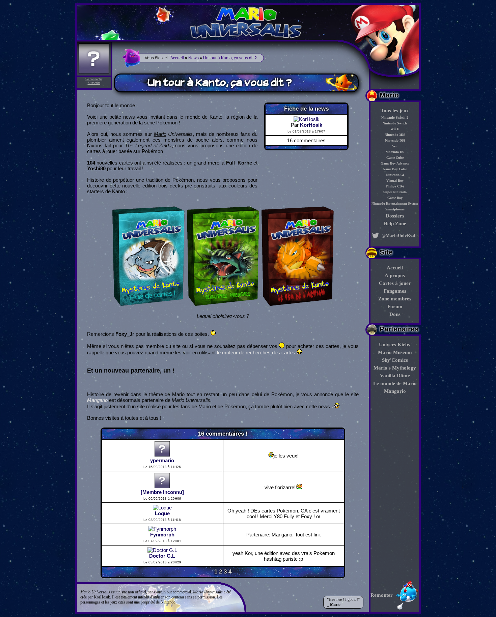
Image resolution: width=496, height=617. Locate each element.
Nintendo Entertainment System (394, 203)
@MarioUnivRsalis (399, 235)
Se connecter (93, 79)
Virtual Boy (395, 180)
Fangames (395, 291)
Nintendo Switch (395, 123)
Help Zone (394, 223)
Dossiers (395, 215)
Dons (395, 314)
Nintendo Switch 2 (394, 117)
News (193, 58)
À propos (395, 275)
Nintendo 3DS (395, 135)
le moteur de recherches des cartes (256, 352)
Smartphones (395, 209)
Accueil (395, 267)
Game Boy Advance (395, 163)
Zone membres (394, 298)
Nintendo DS (394, 152)
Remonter (381, 595)
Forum (395, 306)
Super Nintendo (395, 192)
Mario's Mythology (395, 368)
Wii (394, 146)
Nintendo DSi (395, 140)
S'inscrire (94, 83)
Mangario (395, 391)
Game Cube (395, 157)
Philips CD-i (395, 186)
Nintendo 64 (395, 175)
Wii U (394, 129)
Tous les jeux (395, 110)
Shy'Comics (395, 360)
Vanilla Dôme (395, 375)
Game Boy (395, 198)
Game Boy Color (395, 169)
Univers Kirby (395, 344)
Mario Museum (395, 352)
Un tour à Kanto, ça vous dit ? (230, 58)
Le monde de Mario (395, 383)
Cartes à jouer (395, 283)
